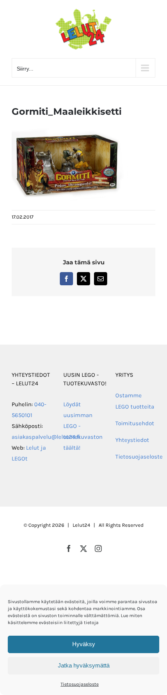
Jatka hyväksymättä (84, 665)
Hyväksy (83, 644)
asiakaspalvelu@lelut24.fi (46, 436)
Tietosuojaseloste (80, 684)
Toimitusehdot (134, 423)
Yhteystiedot (132, 439)
